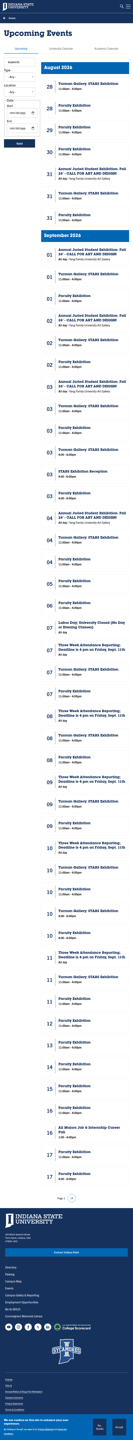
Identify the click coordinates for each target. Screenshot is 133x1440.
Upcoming (21, 48)
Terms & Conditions (14, 1409)
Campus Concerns (14, 1397)
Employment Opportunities (21, 1302)
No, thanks (99, 1427)
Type (7, 70)
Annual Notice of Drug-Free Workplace (23, 1391)
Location (10, 85)
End (9, 121)
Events (9, 1288)
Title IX (8, 1385)
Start (10, 106)
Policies (8, 1379)
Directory (10, 1267)
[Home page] (4, 18)
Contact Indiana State (66, 1252)
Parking (9, 1274)
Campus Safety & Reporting (22, 1295)
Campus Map (13, 1281)
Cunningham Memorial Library (23, 1316)
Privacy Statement (14, 1403)
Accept (119, 1427)
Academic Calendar (106, 48)
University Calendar (61, 48)
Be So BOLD (12, 1309)
